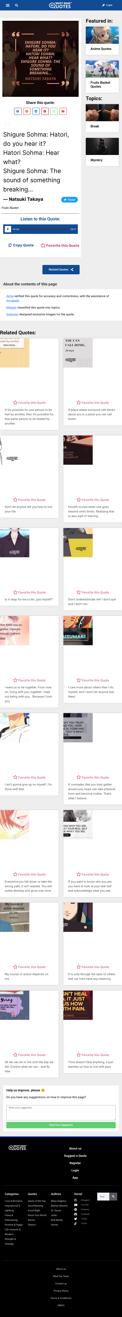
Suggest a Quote (75, 1156)
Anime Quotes (101, 49)
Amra (10, 296)
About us (75, 1148)
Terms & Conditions (61, 1298)
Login (75, 1170)
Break (95, 126)
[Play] (8, 229)
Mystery (96, 160)
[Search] (113, 1197)
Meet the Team (61, 1276)
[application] (40, 229)
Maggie (11, 307)
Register (75, 1163)
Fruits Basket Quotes (100, 84)
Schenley (12, 314)
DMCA (61, 1305)
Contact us (61, 1283)
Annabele (12, 301)
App (75, 1177)
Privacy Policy (61, 1290)
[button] (8, 5)
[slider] (45, 229)
